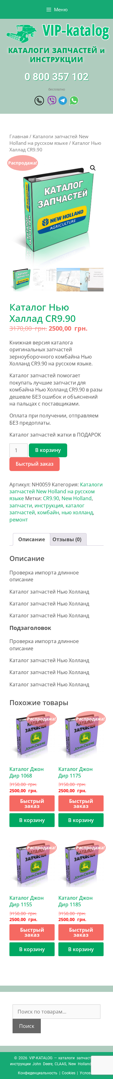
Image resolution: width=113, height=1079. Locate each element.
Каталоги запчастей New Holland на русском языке (49, 139)
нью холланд (77, 512)
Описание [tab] (31, 539)
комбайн (48, 512)
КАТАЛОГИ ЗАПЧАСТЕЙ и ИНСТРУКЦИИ (56, 54)
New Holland (77, 498)
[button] (93, 168)
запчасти (20, 505)
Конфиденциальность (37, 1073)
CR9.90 (51, 498)
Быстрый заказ (34, 463)
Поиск (26, 1026)
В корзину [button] (32, 820)
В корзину (48, 450)
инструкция (49, 505)
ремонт (18, 519)
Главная (18, 136)
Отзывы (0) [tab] (66, 539)
